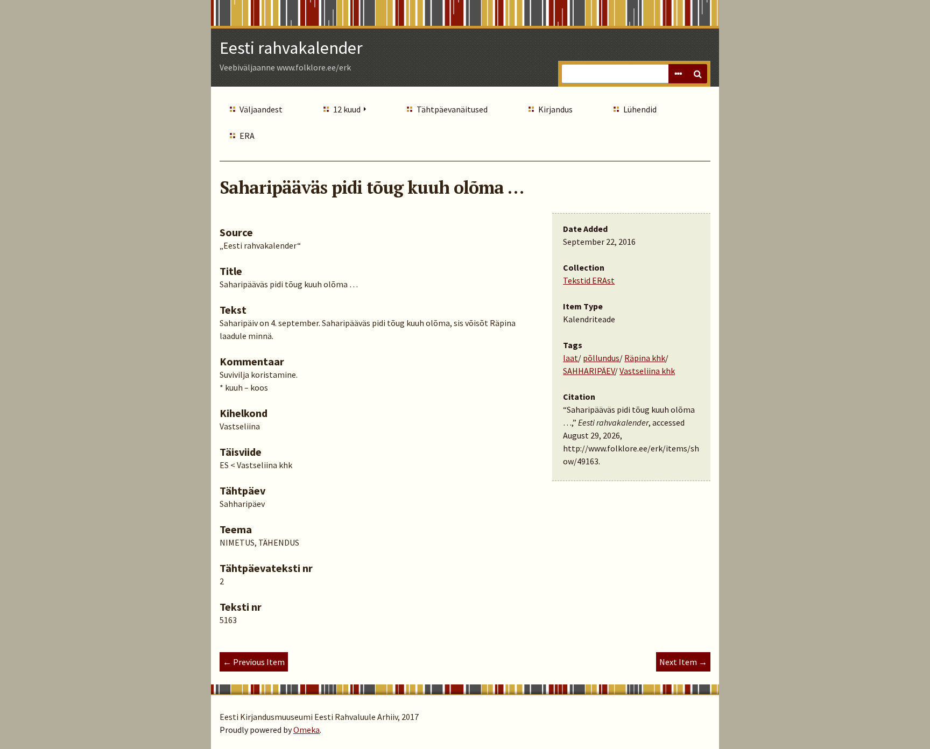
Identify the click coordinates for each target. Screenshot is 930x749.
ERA (247, 135)
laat (570, 357)
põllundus (601, 357)
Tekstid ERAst (589, 280)
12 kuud (347, 109)
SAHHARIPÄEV (589, 370)
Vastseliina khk (647, 370)
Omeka (306, 729)
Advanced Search (678, 73)
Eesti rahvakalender (291, 48)
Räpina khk (644, 357)
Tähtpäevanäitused (452, 109)
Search (697, 73)
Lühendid (640, 109)
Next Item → (683, 661)
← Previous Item (254, 661)
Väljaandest (261, 109)
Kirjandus (555, 109)
